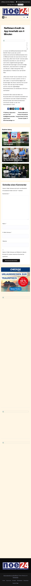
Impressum (8, 580)
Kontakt (14, 580)
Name (4, 223)
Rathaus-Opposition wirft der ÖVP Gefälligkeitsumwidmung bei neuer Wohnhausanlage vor (9, 116)
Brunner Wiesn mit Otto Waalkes (12, 175)
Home (4, 580)
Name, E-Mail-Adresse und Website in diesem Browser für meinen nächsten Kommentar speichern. (14, 254)
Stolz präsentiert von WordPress (11, 575)
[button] (24, 17)
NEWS (6, 139)
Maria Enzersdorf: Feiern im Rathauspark (13, 143)
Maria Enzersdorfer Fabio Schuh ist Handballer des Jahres (15, 159)
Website (5, 241)
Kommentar (6, 193)
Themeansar (15, 577)
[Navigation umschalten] (5, 17)
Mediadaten (19, 580)
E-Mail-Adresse (7, 232)
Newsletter (26, 580)
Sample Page (15, 583)
